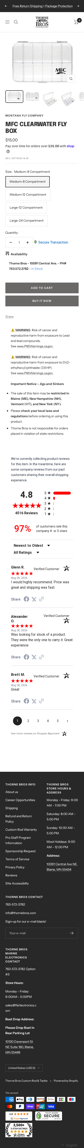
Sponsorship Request (20, 851)
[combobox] (69, 1145)
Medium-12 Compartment (28, 194)
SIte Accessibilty (17, 883)
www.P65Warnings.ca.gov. (35, 346)
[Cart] (76, 22)
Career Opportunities (20, 800)
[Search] (16, 22)
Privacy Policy (14, 867)
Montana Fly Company (24, 115)
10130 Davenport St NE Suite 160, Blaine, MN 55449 (19, 1047)
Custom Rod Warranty (21, 830)
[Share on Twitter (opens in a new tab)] (34, 599)
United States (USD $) (21, 1068)
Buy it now (42, 301)
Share (9, 317)
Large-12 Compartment (26, 207)
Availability (19, 254)
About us (11, 792)
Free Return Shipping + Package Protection (43, 6)
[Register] (72, 933)
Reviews (11, 875)
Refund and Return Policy (18, 819)
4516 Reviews (28, 513)
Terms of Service (17, 859)
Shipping (11, 808)
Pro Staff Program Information (18, 840)
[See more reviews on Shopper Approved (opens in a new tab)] (41, 599)
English (71, 1145)
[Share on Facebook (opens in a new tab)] (26, 599)
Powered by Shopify (66, 1080)
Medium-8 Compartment (27, 181)
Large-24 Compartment (26, 220)
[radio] (58, 493)
